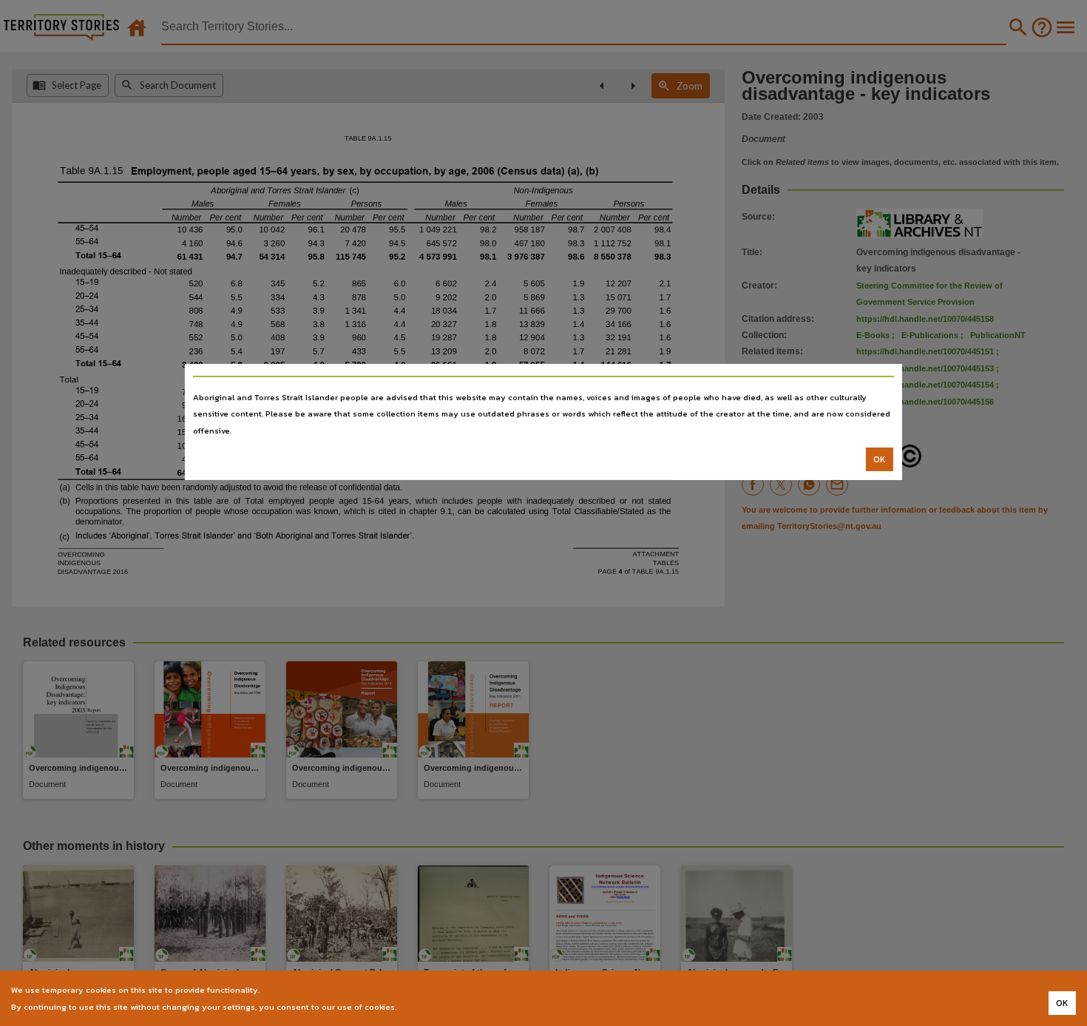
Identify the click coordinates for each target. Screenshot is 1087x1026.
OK (879, 459)
